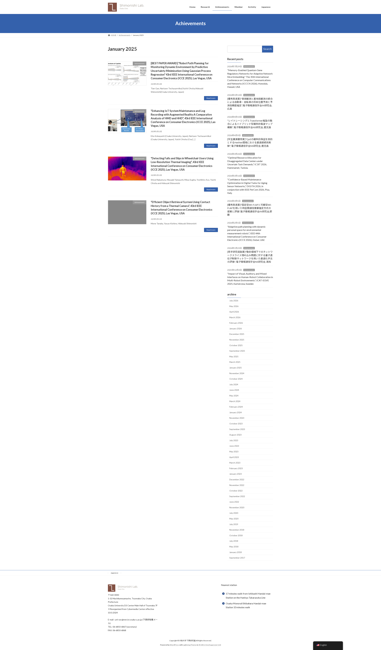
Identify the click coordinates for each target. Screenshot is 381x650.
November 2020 (236, 507)
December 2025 (236, 334)
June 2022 (234, 502)
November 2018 (236, 529)
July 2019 (233, 524)
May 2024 (233, 395)
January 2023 (235, 474)
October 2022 (236, 490)
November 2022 (236, 485)
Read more (211, 98)
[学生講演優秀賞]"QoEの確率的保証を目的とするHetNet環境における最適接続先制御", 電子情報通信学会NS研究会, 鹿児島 (250, 142)
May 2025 (233, 356)
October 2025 (236, 345)
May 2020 (233, 518)
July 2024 (233, 384)
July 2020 (233, 513)
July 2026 (233, 300)
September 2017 (237, 557)
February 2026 (236, 323)
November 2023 (236, 418)
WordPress (174, 645)
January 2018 (235, 552)
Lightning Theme (189, 645)
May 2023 (233, 451)
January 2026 (235, 328)
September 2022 (237, 496)
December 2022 (236, 479)
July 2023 (233, 440)
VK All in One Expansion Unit (209, 645)
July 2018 (233, 541)
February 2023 (236, 468)
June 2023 (234, 446)
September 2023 (237, 429)
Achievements (249, 66)
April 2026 (234, 311)
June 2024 (234, 390)
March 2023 (234, 462)
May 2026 (233, 306)
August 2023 (235, 434)
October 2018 (236, 535)
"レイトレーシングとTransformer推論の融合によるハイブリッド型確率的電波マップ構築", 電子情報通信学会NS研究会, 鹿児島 (250, 124)
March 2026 (234, 317)
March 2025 (234, 362)
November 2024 (236, 373)
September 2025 (237, 351)
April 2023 (234, 457)
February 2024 (236, 406)
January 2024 (235, 412)
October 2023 (236, 423)
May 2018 (233, 546)
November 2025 (236, 339)
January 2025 (235, 367)
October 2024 (236, 379)
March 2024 (234, 401)
